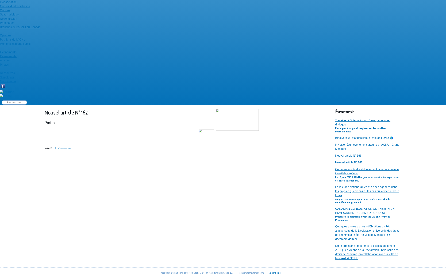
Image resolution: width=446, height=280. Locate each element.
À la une (5, 60)
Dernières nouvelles (63, 148)
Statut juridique (9, 14)
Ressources (7, 73)
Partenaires (7, 22)
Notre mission (8, 18)
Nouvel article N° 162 (349, 162)
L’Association (8, 2)
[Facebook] (2, 87)
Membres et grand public (15, 43)
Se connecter (274, 272)
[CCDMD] (6, 96)
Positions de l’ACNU (13, 39)
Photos (4, 64)
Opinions (5, 35)
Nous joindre (8, 81)
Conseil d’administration (15, 6)
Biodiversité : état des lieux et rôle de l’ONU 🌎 (364, 137)
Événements (8, 52)
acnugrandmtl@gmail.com (251, 272)
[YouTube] (7, 91)
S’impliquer (7, 77)
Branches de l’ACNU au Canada (20, 27)
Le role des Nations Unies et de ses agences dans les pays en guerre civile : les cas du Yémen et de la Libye (367, 191)
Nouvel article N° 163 (348, 155)
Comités (5, 10)
